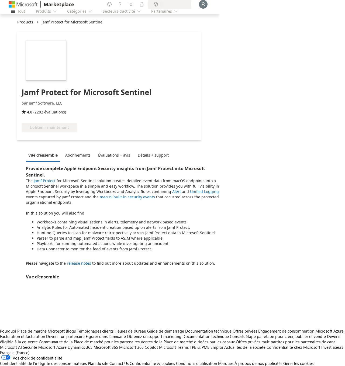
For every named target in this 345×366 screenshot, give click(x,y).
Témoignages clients (95, 331)
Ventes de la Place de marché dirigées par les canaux (188, 341)
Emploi (217, 347)
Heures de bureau (130, 331)
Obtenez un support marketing (154, 336)
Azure (61, 347)
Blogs (71, 331)
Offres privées (245, 331)
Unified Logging (204, 191)
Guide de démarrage (165, 331)
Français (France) (15, 352)
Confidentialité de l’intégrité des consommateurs (43, 363)
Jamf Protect (45, 180)
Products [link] (25, 22)
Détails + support (153, 155)
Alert (176, 191)
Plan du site (98, 363)
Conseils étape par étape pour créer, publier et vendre (278, 336)
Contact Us (119, 363)
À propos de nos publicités (258, 363)
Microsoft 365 (106, 347)
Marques (225, 363)
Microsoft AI (11, 347)
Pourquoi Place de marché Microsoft (32, 331)
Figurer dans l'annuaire (106, 336)
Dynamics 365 (80, 347)
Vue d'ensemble (43, 155)
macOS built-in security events (127, 196)
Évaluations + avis (114, 155)
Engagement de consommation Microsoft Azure (301, 331)
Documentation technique (208, 331)
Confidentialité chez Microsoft (293, 347)
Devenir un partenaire (65, 336)
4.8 (29, 112)
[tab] (44, 155)
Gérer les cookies (298, 363)
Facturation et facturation (22, 336)
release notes (79, 263)
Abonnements (78, 155)
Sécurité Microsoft (39, 347)
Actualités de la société (244, 347)
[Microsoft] (23, 4)
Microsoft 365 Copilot (138, 347)
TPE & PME (199, 347)
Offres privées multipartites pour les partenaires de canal (286, 341)
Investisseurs (332, 347)
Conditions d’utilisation (196, 363)
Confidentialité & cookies (152, 363)
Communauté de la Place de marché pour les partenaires (89, 341)
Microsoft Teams (174, 347)
